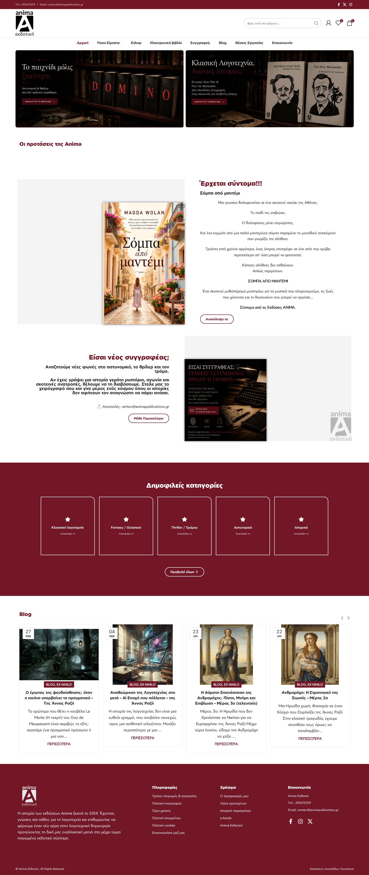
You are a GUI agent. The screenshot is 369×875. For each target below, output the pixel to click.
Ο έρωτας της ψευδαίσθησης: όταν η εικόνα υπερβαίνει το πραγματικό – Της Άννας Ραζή (59, 697)
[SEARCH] (316, 23)
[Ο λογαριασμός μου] (328, 23)
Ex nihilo (64, 684)
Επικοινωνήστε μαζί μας (168, 833)
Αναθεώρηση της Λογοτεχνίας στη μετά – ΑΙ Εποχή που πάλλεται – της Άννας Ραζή (142, 697)
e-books (226, 818)
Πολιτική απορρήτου (166, 818)
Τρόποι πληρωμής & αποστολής (174, 796)
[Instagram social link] (350, 4)
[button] (342, 618)
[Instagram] (300, 821)
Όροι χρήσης (161, 811)
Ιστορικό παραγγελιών (235, 811)
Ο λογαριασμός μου (234, 796)
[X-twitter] (310, 821)
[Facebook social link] (338, 4)
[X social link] (344, 4)
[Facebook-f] (290, 821)
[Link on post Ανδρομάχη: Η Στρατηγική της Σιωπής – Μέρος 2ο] (310, 654)
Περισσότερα (58, 744)
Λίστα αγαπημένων (233, 803)
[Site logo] (25, 22)
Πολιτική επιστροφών (167, 803)
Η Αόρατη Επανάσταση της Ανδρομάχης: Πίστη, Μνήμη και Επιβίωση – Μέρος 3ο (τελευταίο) (226, 697)
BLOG (50, 684)
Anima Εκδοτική (231, 825)
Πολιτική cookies (163, 825)
